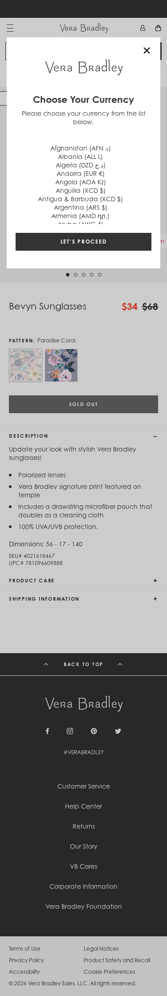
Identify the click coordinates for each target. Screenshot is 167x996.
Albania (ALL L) (80, 156)
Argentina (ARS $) (80, 207)
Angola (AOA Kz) (80, 182)
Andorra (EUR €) (81, 173)
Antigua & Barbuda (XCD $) (80, 199)
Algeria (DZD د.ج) (81, 165)
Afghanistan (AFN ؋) (80, 148)
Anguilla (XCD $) (81, 190)
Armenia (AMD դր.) (80, 216)
